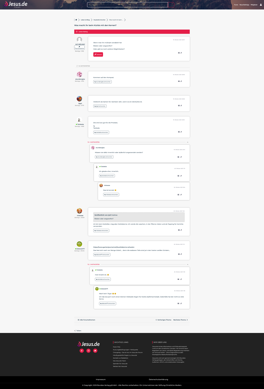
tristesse (107, 185)
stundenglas (80, 79)
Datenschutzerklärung (158, 379)
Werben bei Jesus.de (120, 366)
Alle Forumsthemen (87, 320)
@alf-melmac (113, 215)
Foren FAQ (116, 347)
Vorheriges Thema (164, 320)
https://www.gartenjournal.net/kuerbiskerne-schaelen (113, 247)
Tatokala (80, 124)
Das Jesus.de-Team (119, 361)
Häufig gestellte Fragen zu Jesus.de (125, 355)
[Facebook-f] (82, 351)
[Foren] (76, 20)
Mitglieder (254, 5)
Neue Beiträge (244, 5)
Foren (236, 5)
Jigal (80, 103)
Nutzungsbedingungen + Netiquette (125, 349)
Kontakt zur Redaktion (120, 358)
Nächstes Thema (180, 320)
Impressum (101, 379)
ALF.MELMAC (80, 44)
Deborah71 (81, 249)
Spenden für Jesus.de (120, 363)
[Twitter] (95, 351)
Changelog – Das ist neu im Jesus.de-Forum (128, 352)
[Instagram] (88, 351)
